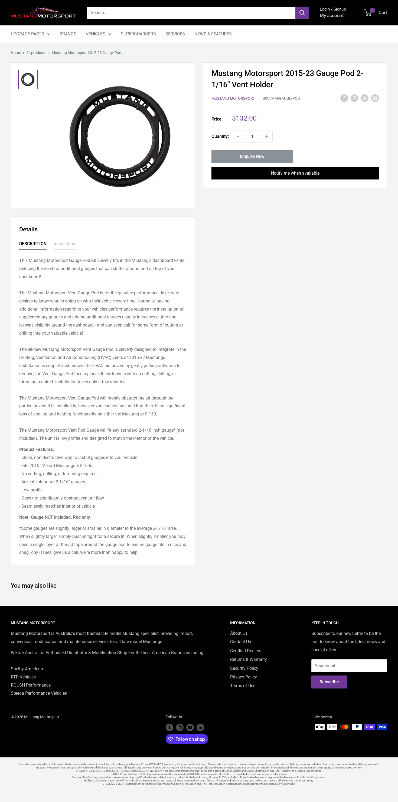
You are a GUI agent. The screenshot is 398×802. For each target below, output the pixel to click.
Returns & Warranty (248, 659)
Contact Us (240, 641)
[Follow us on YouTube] (190, 727)
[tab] (33, 244)
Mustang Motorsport (233, 98)
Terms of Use (242, 685)
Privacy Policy (243, 677)
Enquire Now (252, 156)
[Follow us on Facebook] (169, 727)
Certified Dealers (245, 650)
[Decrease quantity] (238, 136)
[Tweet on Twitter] (364, 98)
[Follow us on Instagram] (180, 727)
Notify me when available (295, 173)
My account (332, 15)
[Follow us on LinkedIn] (200, 727)
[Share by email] (375, 98)
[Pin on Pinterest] (354, 98)
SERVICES (175, 33)
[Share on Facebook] (344, 98)
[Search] (302, 13)
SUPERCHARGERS (138, 33)
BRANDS (68, 33)
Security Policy (244, 668)
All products (36, 53)
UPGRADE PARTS (27, 33)
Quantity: (220, 136)
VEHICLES (95, 33)
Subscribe (329, 681)
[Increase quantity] (266, 136)
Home (16, 53)
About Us (238, 633)
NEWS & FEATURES (213, 33)
